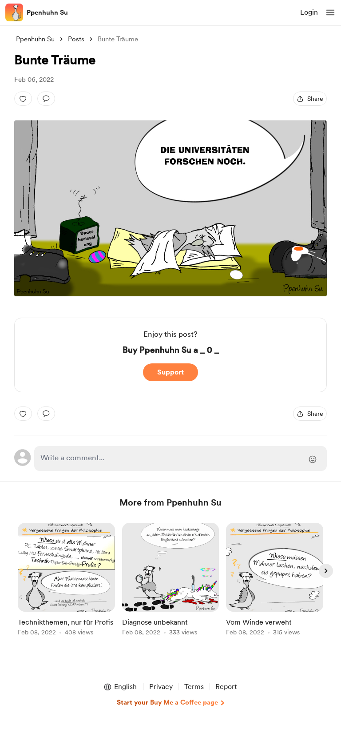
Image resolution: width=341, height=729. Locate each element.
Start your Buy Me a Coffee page (167, 702)
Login (309, 12)
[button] (330, 12)
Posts (76, 39)
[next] (326, 571)
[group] (66, 584)
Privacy (161, 686)
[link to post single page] (66, 581)
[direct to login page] (180, 458)
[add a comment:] (46, 99)
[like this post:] (23, 99)
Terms (194, 686)
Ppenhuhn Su (47, 12)
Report (226, 686)
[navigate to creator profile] (14, 12)
